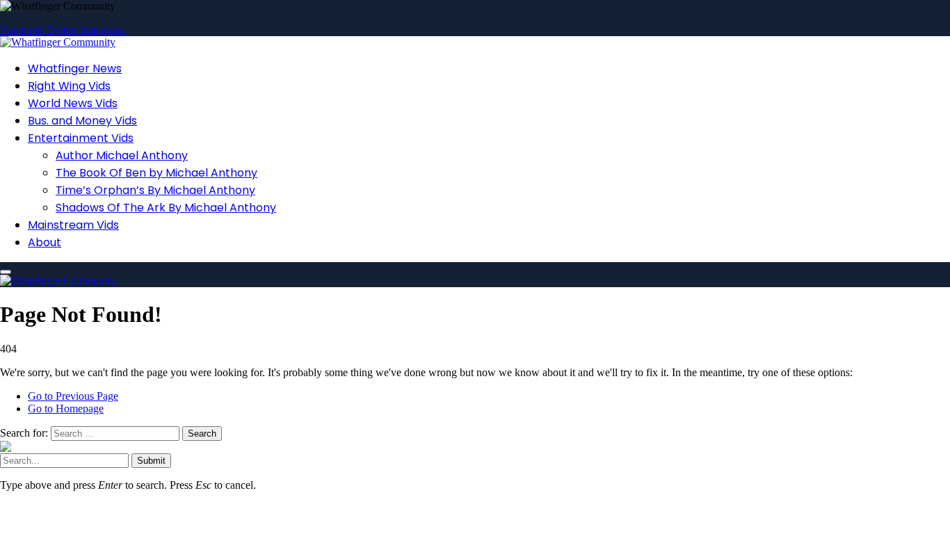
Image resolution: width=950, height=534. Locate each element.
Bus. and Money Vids (82, 121)
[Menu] (5, 272)
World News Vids (73, 103)
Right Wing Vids (69, 86)
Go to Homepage (66, 408)
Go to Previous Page (73, 396)
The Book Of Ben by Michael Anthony (156, 173)
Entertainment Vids (81, 138)
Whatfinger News (75, 68)
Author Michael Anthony (122, 155)
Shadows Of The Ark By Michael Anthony (166, 208)
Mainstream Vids (73, 225)
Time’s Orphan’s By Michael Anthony (155, 190)
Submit (151, 460)
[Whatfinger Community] (57, 42)
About (44, 242)
